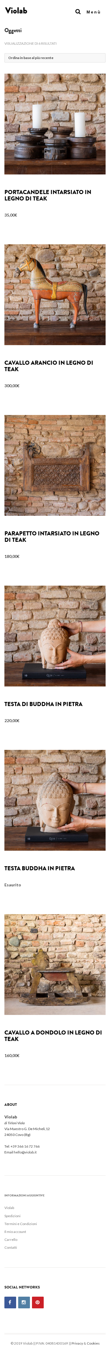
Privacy (77, 1343)
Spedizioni (12, 1216)
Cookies (93, 1343)
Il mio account (15, 1231)
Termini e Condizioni (20, 1224)
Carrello (10, 1239)
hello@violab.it (25, 1152)
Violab (9, 1207)
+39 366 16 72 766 (25, 1146)
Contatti (10, 1247)
